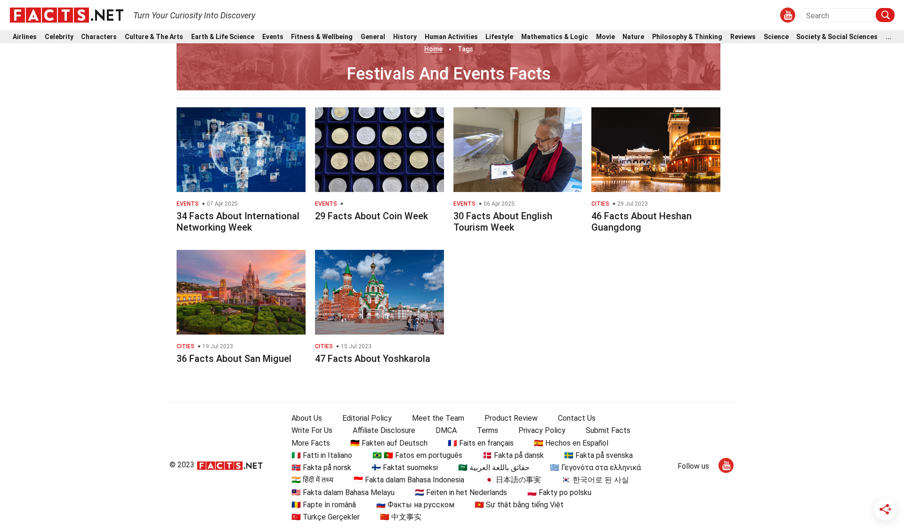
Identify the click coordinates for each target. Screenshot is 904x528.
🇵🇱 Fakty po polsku (559, 492)
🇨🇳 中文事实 (400, 516)
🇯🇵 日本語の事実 (512, 479)
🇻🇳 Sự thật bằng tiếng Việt (519, 504)
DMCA (446, 430)
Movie (605, 37)
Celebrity (59, 37)
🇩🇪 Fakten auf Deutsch (389, 443)
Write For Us (311, 430)
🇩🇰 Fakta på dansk (513, 455)
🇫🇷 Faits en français (481, 443)
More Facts (310, 443)
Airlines (25, 37)
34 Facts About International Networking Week (238, 221)
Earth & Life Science (222, 37)
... (888, 37)
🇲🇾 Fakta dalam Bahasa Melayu (343, 492)
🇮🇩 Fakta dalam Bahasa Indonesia (409, 479)
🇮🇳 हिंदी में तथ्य (312, 479)
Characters (99, 37)
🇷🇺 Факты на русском (415, 504)
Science (776, 37)
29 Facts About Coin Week (371, 216)
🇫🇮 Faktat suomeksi (404, 467)
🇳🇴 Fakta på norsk (321, 467)
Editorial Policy (367, 418)
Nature (633, 37)
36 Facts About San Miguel (234, 358)
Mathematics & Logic (554, 37)
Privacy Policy (541, 430)
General (373, 37)
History (405, 37)
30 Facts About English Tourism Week (502, 221)
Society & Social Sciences (837, 37)
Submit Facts (608, 430)
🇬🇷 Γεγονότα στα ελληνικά (595, 467)
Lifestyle (499, 37)
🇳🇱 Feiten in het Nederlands (461, 492)
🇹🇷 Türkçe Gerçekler (325, 516)
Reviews (743, 37)
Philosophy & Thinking (687, 37)
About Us (306, 418)
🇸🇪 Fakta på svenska (598, 455)
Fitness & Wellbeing (322, 37)
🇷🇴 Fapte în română (323, 504)
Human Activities (451, 37)
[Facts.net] (66, 14)
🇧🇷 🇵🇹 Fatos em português (417, 455)
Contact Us (577, 418)
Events (272, 37)
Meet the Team (438, 418)
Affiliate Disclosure (384, 430)
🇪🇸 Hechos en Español (571, 443)
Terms (487, 430)
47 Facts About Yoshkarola (372, 358)
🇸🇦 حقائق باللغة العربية (494, 467)
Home (433, 49)
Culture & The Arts (154, 37)
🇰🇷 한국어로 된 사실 (595, 479)
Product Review (511, 418)
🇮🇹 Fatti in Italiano (321, 455)
